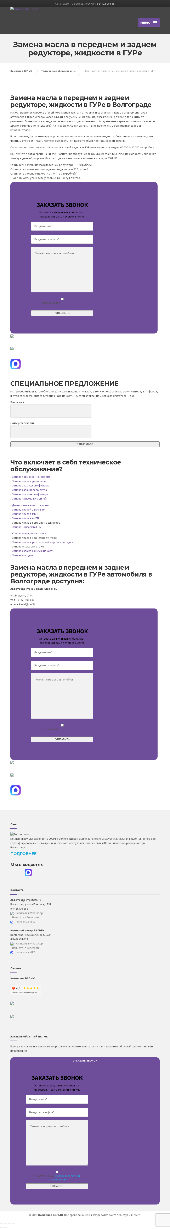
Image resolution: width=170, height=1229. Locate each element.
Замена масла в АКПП (25, 518)
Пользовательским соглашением (69, 304)
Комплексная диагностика (29, 533)
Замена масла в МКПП (25, 514)
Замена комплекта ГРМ (26, 527)
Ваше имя (17, 402)
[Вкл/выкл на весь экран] (9, 1223)
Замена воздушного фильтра (31, 485)
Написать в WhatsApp (29, 913)
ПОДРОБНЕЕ (23, 854)
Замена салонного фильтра (29, 490)
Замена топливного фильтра (30, 494)
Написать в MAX (24, 922)
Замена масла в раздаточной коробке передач (42, 542)
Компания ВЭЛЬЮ (21, 70)
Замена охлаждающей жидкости (33, 551)
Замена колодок (22, 555)
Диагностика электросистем (31, 505)
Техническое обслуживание (58, 70)
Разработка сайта (104, 1215)
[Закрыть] (1, 1223)
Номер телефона (22, 423)
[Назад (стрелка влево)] (1, 1227)
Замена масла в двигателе (29, 481)
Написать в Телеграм (25, 917)
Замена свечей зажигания (28, 509)
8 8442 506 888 (105, 3)
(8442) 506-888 (19, 908)
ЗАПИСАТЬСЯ (84, 187)
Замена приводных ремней (29, 498)
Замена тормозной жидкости (31, 477)
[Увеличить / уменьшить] (13, 1223)
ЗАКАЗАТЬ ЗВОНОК (85, 1060)
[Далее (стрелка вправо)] (5, 1227)
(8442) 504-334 (19, 939)
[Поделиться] (5, 1223)
